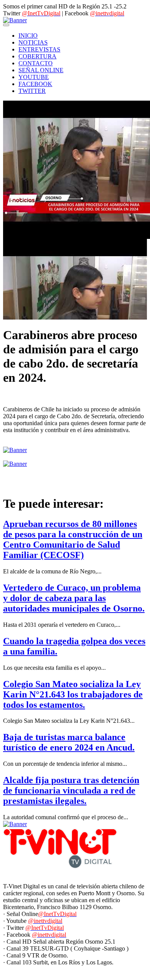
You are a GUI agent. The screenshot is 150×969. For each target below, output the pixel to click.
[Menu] (6, 25)
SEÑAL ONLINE (40, 70)
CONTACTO (35, 63)
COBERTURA (37, 56)
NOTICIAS (33, 42)
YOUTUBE (33, 77)
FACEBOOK (35, 84)
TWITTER (32, 91)
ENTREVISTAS (39, 49)
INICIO (28, 35)
